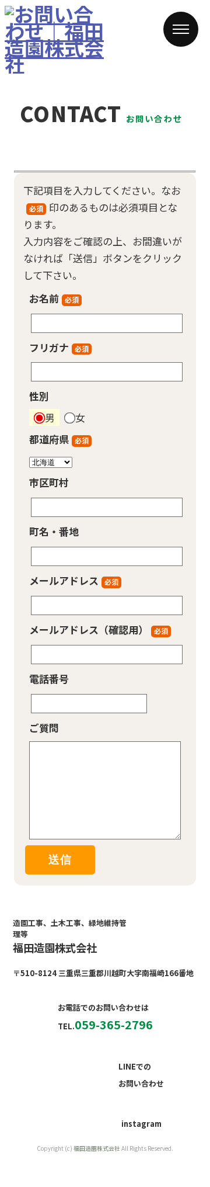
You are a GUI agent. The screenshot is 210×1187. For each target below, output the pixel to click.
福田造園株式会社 (97, 1148)
